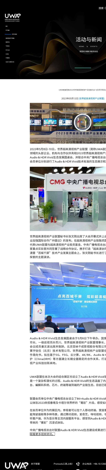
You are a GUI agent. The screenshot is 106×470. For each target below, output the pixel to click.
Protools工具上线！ (64, 464)
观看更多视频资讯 (41, 434)
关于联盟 (35, 464)
